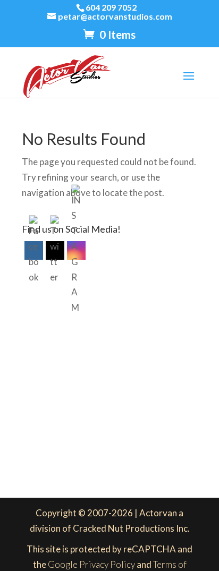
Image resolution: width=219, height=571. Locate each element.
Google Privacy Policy (91, 564)
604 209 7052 (111, 7)
